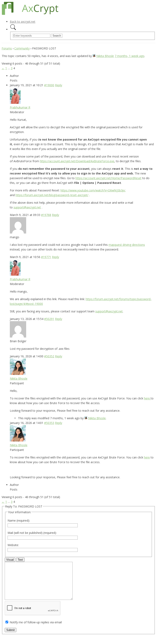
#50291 (49, 319)
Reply (58, 85)
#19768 (46, 215)
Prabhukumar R (20, 107)
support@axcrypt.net (27, 207)
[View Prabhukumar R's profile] (15, 103)
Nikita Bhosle (105, 56)
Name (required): (19, 520)
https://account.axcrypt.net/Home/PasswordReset (108, 178)
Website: (13, 545)
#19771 (46, 257)
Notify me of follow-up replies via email (36, 622)
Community (22, 48)
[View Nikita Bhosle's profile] (94, 56)
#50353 (49, 423)
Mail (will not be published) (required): (32, 533)
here (147, 398)
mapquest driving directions (127, 245)
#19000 (49, 85)
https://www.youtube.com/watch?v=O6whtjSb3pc (93, 190)
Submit (10, 630)
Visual (10, 559)
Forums (7, 48)
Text (20, 559)
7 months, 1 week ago (129, 56)
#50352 (49, 356)
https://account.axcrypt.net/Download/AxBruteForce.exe (77, 161)
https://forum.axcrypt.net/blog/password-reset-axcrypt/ (52, 195)
